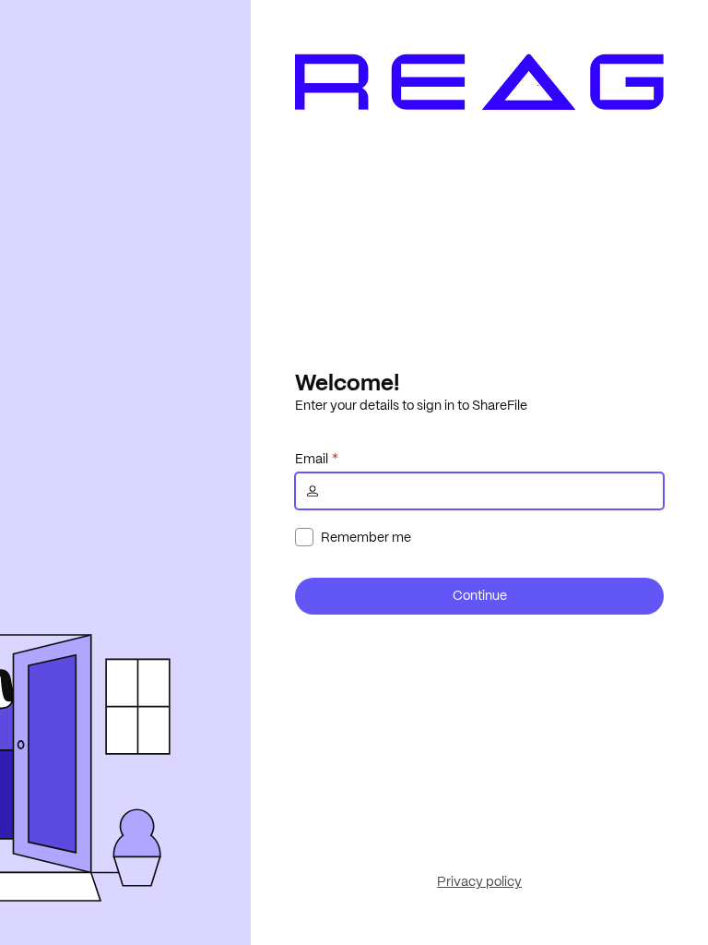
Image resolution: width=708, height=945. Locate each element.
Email (311, 458)
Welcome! (347, 382)
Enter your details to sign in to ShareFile (411, 405)
